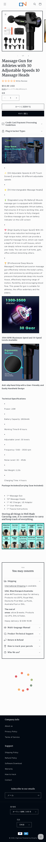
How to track (10, 774)
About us (9, 726)
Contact (8, 780)
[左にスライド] (17, 56)
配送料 (4, 89)
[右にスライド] (28, 56)
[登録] (38, 795)
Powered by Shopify (29, 838)
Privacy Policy (11, 731)
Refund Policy (11, 758)
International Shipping (15, 586)
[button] (5, 4)
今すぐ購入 (23, 113)
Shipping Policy (11, 752)
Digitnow (18, 838)
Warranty (9, 769)
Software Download (13, 763)
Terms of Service (12, 737)
